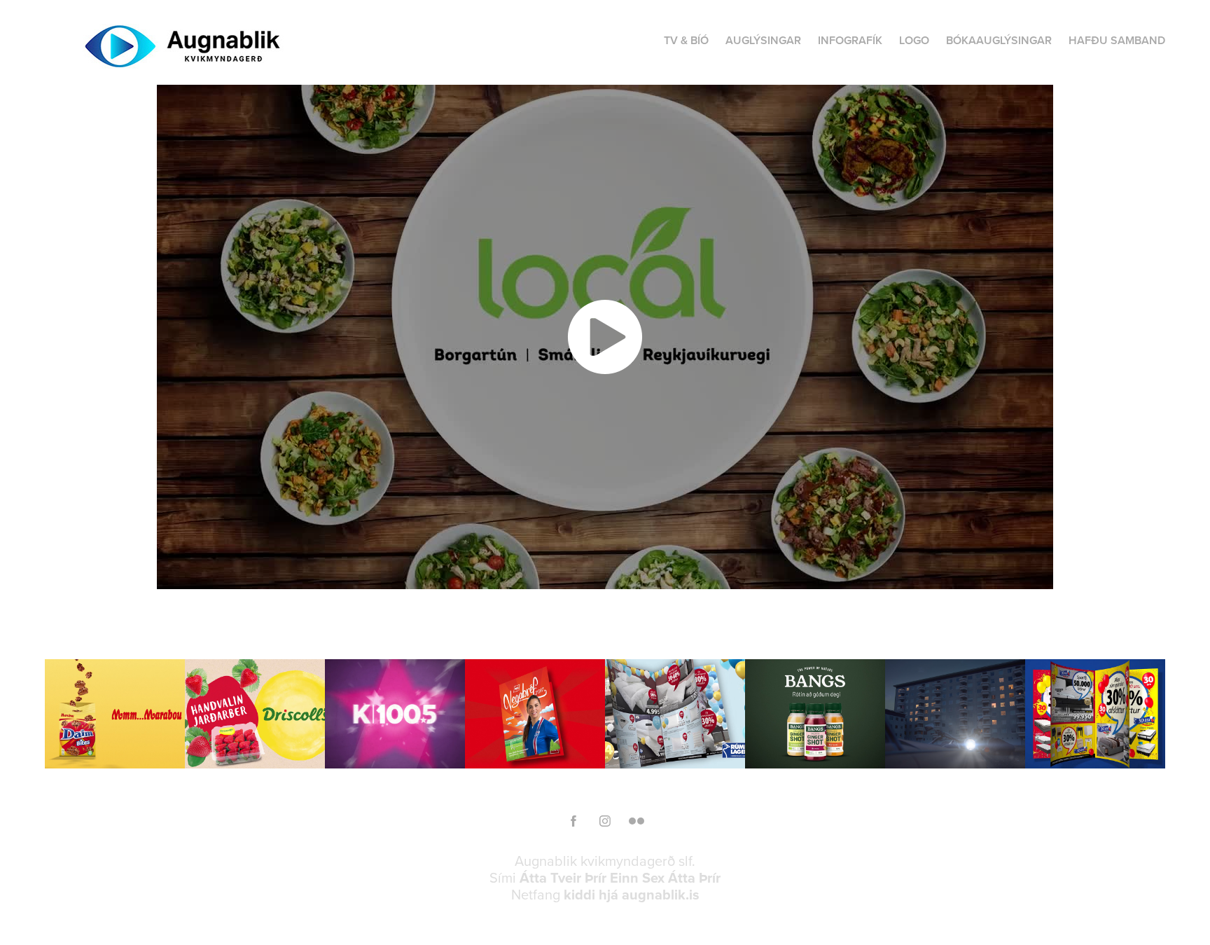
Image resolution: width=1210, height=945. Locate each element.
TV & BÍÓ (686, 40)
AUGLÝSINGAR (763, 40)
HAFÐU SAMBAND (1117, 40)
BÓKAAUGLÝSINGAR (999, 40)
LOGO (914, 40)
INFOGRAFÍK (850, 40)
